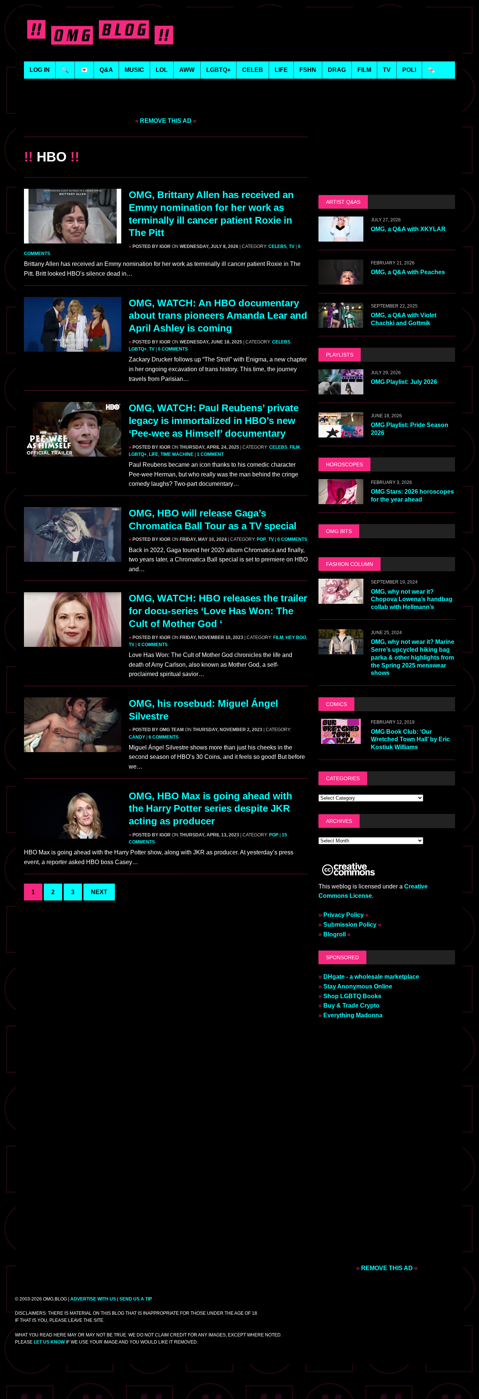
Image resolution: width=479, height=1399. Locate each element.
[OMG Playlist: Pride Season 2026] (340, 432)
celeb (252, 70)
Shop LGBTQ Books (352, 996)
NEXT (99, 892)
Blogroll (334, 934)
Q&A (106, 70)
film (364, 70)
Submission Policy (349, 924)
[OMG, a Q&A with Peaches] (340, 279)
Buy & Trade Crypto (351, 1005)
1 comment (210, 454)
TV (292, 246)
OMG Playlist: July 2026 (404, 382)
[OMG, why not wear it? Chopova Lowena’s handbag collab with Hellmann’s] (340, 599)
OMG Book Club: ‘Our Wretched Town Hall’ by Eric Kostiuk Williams (410, 740)
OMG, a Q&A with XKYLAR (408, 229)
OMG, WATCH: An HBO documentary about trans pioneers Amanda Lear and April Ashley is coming (218, 315)
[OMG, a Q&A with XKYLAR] (340, 236)
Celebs (277, 246)
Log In (40, 70)
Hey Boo (296, 637)
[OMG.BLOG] (100, 30)
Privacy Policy (343, 915)
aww (187, 70)
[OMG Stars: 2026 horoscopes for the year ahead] (340, 499)
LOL (162, 70)
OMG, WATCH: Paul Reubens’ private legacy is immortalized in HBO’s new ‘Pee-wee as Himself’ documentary (214, 420)
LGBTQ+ (218, 70)
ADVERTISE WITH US (93, 1299)
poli (409, 70)
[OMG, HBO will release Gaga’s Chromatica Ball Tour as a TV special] (72, 557)
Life (153, 454)
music (134, 70)
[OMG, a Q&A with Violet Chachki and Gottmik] (340, 323)
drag (337, 70)
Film (295, 447)
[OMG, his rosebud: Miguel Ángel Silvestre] (72, 747)
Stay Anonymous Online (357, 986)
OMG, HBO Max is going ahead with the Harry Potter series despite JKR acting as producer (210, 808)
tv (387, 70)
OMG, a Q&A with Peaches (408, 272)
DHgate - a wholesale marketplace (371, 976)
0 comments (173, 349)
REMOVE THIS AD (166, 121)
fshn (307, 70)
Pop (261, 539)
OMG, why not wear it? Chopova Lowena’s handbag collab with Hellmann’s (411, 599)
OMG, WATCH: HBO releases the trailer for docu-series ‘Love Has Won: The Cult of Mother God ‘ (218, 611)
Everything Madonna (352, 1015)
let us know (49, 1342)
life (281, 70)
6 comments (164, 737)
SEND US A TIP (135, 1299)
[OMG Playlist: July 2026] (340, 389)
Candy (137, 737)
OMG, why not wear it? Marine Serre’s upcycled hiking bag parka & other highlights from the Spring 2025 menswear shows (412, 657)
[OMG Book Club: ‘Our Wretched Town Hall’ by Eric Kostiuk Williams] (340, 739)
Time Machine (177, 454)
